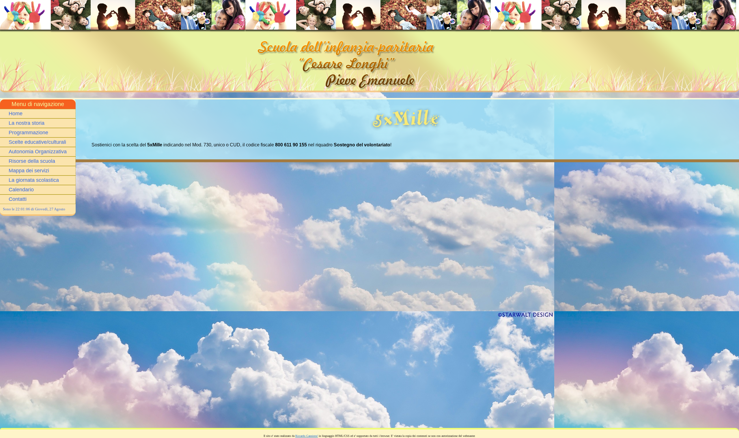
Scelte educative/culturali (37, 142)
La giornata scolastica (34, 180)
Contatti (18, 199)
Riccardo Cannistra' (306, 435)
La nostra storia (26, 123)
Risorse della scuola (32, 161)
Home (16, 113)
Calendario (21, 189)
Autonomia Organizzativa (38, 151)
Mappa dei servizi (29, 170)
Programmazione (28, 132)
